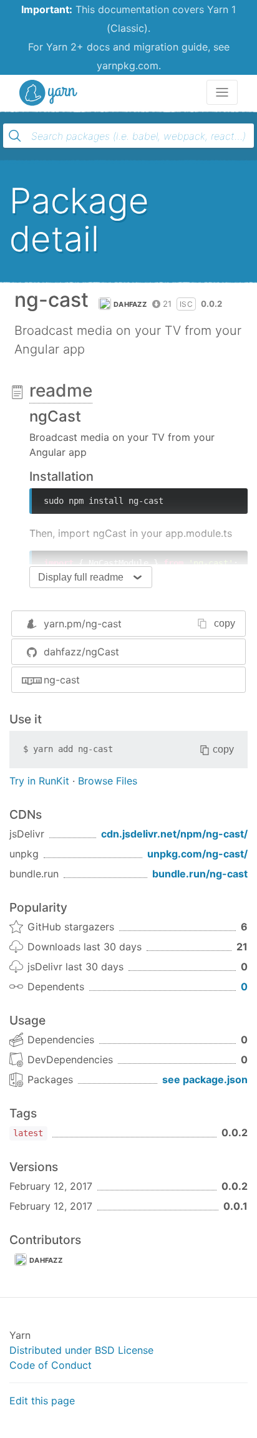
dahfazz (130, 304)
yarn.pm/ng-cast (83, 623)
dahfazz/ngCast (81, 651)
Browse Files (107, 780)
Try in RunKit (39, 780)
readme (60, 390)
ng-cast (62, 679)
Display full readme (81, 577)
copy (224, 623)
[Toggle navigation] (222, 92)
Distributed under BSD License (81, 1350)
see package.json (205, 1079)
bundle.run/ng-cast (200, 873)
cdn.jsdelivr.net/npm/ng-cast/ (174, 834)
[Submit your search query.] (15, 136)
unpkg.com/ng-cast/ (197, 853)
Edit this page (42, 1400)
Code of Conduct (50, 1365)
